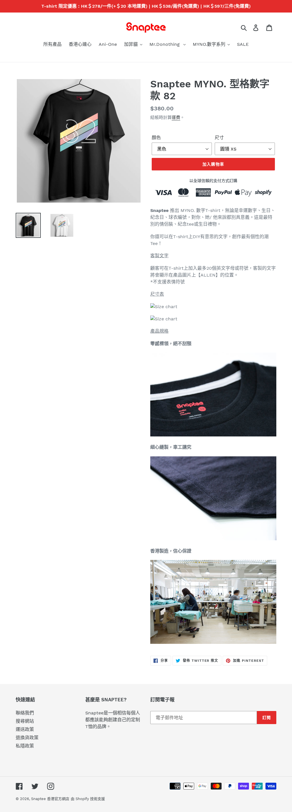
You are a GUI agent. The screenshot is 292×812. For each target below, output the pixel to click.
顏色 (156, 137)
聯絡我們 (25, 713)
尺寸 (219, 137)
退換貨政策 (27, 737)
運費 (176, 117)
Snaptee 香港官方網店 (50, 799)
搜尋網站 (25, 721)
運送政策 (25, 729)
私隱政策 (25, 746)
